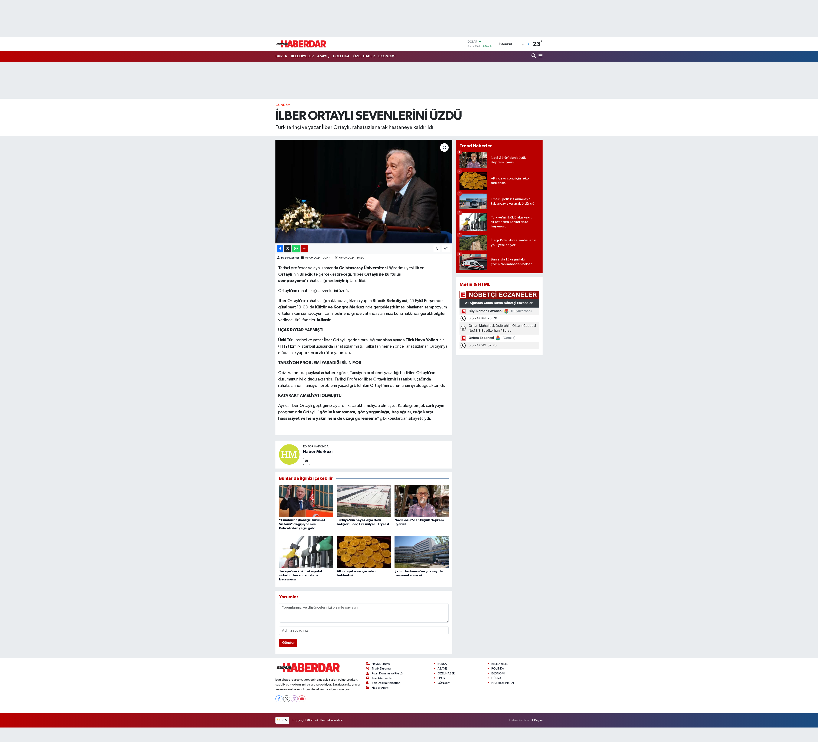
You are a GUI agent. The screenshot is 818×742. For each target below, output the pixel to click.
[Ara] (534, 56)
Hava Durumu (381, 663)
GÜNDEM (283, 105)
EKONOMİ (387, 56)
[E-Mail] (306, 461)
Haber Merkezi (290, 257)
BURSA (281, 56)
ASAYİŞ (323, 56)
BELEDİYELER (302, 56)
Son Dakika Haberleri (386, 682)
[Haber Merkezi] (289, 454)
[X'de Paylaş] (287, 248)
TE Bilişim (536, 720)
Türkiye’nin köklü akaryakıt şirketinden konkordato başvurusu (300, 575)
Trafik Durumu (381, 668)
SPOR (441, 678)
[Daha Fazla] (304, 248)
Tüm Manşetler (382, 678)
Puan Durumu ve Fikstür (388, 673)
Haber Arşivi (380, 687)
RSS (284, 720)
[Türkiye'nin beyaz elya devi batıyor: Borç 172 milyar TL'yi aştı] (364, 501)
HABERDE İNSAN (502, 682)
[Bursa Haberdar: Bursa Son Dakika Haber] (301, 44)
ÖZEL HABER (364, 56)
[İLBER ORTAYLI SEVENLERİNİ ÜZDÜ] (363, 191)
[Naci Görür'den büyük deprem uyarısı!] (422, 501)
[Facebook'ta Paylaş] (280, 248)
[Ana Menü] (540, 56)
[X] (286, 698)
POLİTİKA (341, 56)
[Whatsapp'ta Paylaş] (296, 248)
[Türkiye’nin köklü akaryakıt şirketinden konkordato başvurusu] (306, 552)
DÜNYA (496, 678)
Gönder (288, 643)
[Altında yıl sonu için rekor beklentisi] (364, 552)
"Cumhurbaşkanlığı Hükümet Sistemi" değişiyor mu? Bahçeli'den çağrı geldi (302, 524)
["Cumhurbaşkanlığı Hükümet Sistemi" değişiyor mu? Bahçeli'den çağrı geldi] (306, 501)
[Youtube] (301, 698)
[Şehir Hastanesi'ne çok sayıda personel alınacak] (422, 552)
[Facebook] (278, 698)
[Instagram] (294, 698)
